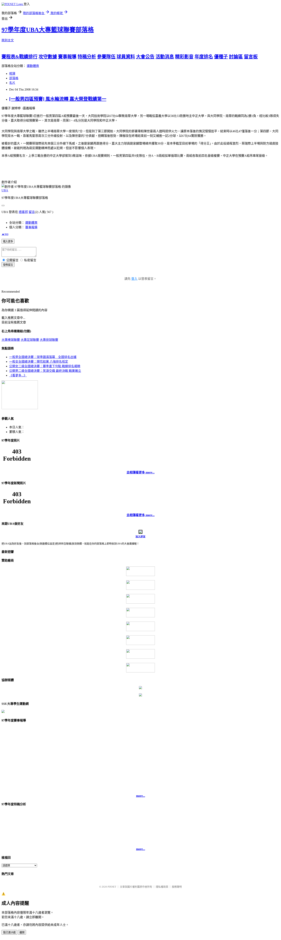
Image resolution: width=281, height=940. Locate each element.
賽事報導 (67, 56)
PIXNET (112, 886)
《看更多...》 (18, 375)
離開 (21, 932)
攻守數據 (48, 56)
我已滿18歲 (9, 932)
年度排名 (204, 56)
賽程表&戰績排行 (19, 56)
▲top (5, 234)
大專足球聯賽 (30, 339)
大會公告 (145, 56)
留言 (32, 212)
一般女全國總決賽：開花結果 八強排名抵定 (38, 361)
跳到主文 (8, 40)
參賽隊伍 (106, 56)
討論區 (236, 56)
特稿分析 (87, 56)
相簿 (12, 73)
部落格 (13, 78)
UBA (5, 190)
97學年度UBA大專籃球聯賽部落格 (48, 29)
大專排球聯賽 (49, 339)
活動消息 (165, 56)
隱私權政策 (162, 886)
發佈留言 (8, 264)
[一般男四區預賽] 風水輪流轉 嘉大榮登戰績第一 (57, 98)
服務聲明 (177, 886)
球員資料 (126, 56)
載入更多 (8, 241)
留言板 (251, 56)
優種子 (221, 56)
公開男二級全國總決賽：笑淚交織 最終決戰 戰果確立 (45, 370)
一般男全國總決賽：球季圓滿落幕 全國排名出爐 (42, 357)
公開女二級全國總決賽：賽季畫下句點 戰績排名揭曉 (44, 366)
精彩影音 (184, 56)
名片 (12, 82)
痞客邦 (23, 212)
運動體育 (33, 66)
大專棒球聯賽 (11, 339)
